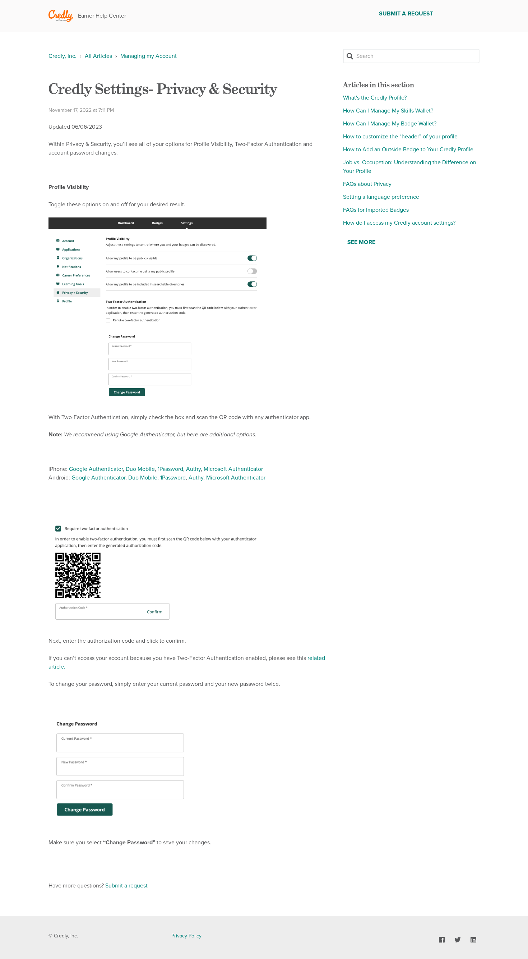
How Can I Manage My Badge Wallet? (389, 123)
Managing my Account (148, 56)
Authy (193, 469)
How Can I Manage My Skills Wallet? (388, 110)
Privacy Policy (186, 936)
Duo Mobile (140, 469)
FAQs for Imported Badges (376, 210)
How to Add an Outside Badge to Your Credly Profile (408, 149)
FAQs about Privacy (367, 184)
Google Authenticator (96, 469)
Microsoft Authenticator (233, 469)
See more (361, 242)
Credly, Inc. (62, 56)
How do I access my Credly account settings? (399, 222)
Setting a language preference (381, 197)
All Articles (98, 56)
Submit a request (406, 13)
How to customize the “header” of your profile (400, 136)
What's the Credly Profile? (375, 97)
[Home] (61, 16)
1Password (170, 469)
